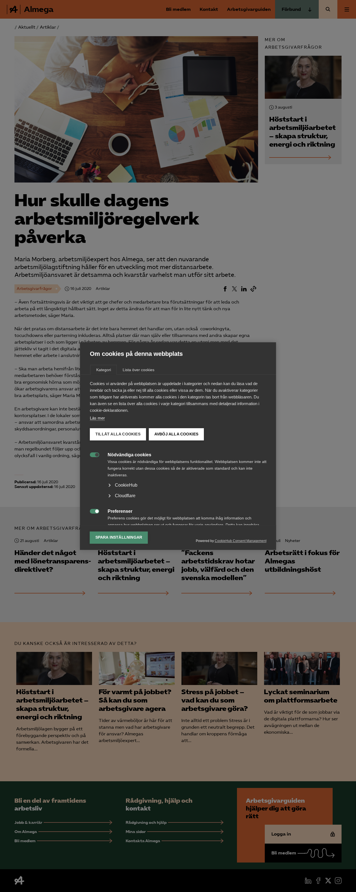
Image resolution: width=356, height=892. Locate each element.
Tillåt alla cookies (117, 434)
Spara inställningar (118, 537)
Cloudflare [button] (125, 495)
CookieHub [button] (126, 485)
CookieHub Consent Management (240, 541)
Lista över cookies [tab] (138, 370)
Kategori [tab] (103, 370)
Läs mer (97, 418)
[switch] (91, 454)
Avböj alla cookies (176, 434)
